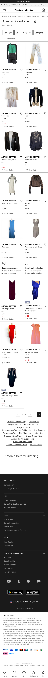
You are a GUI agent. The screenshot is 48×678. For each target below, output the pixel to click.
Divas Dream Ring (34, 436)
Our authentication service (15, 504)
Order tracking (10, 500)
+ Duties (9, 358)
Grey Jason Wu (9, 433)
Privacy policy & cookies (23, 608)
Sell (6, 515)
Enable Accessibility (24, 1)
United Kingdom (14, 666)
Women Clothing (33, 16)
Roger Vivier (22, 427)
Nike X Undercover (30, 424)
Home (4, 16)
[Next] (30, 414)
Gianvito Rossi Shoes (22, 441)
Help (6, 538)
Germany (32, 666)
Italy (43, 666)
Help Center (9, 542)
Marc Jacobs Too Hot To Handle (16, 430)
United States (24, 666)
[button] (43, 9)
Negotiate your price (10, 268)
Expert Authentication (33, 268)
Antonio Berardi (16, 16)
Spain (38, 666)
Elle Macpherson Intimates (31, 433)
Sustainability (9, 561)
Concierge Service (11, 488)
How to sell (8, 519)
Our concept (9, 484)
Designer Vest (13, 424)
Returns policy (10, 507)
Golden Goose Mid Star (16, 444)
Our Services (10, 481)
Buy (5, 496)
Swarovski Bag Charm (13, 436)
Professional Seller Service (15, 530)
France (6, 666)
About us (7, 557)
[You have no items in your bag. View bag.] (43, 9)
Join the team (9, 568)
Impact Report (10, 564)
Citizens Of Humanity (16, 421)
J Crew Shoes (36, 444)
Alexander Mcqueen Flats (22, 438)
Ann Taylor (38, 430)
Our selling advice (11, 523)
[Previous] (18, 414)
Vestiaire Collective (13, 553)
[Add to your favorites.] (21, 70)
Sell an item (8, 526)
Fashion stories (10, 571)
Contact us (8, 545)
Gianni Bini (34, 421)
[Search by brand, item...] (4, 10)
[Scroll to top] (39, 414)
